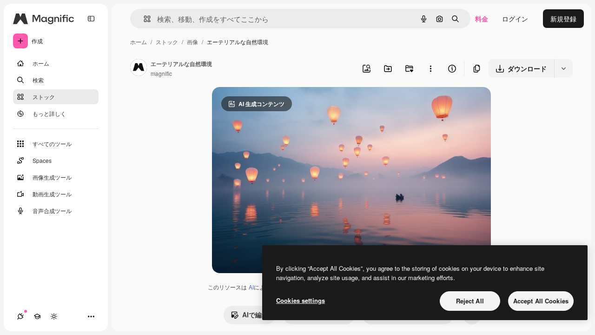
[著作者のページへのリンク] (138, 68)
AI (251, 287)
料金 (481, 18)
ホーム (138, 42)
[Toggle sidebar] (91, 18)
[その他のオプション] (430, 68)
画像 (192, 42)
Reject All (470, 300)
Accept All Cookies (541, 300)
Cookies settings (300, 300)
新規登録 (563, 18)
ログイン (515, 18)
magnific (161, 73)
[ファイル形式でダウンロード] (563, 68)
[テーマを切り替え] (53, 316)
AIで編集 (255, 314)
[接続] (20, 316)
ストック (167, 42)
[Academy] (37, 316)
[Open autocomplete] (143, 18)
